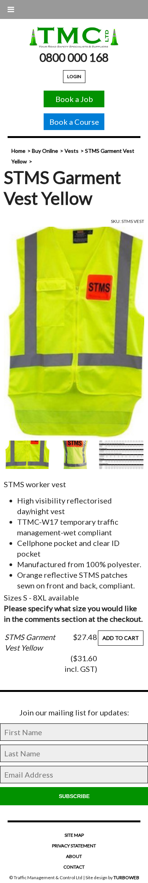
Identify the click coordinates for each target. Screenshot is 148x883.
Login (74, 76)
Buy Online (45, 150)
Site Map (74, 835)
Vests (72, 150)
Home (18, 150)
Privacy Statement (74, 845)
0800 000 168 (74, 57)
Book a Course (74, 121)
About (74, 856)
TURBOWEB (126, 877)
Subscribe (74, 796)
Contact (74, 867)
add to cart (120, 638)
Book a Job (74, 99)
